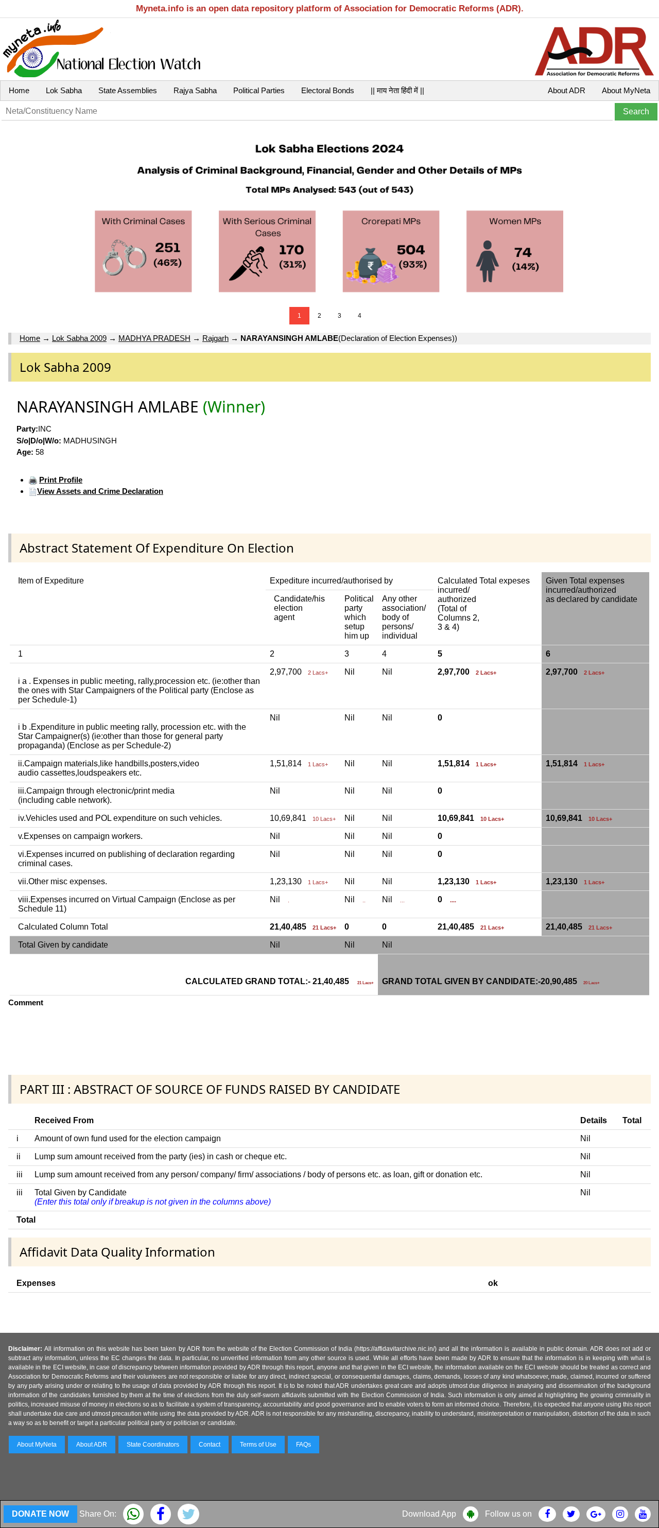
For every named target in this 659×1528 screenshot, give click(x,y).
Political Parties (259, 90)
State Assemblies (127, 90)
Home (19, 90)
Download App (429, 1513)
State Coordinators (153, 1444)
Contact (209, 1444)
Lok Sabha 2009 (79, 338)
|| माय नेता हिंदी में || (397, 90)
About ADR (566, 90)
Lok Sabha (64, 90)
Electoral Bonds (327, 90)
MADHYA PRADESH (154, 338)
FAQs (303, 1444)
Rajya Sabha (195, 90)
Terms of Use (258, 1444)
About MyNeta (626, 90)
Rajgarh (215, 338)
